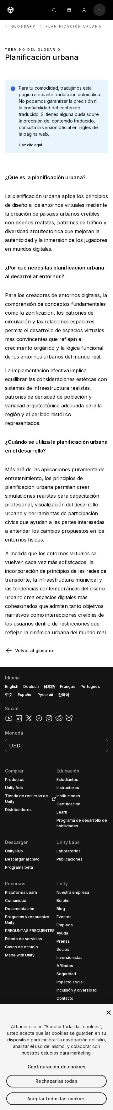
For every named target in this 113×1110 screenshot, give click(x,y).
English (11, 686)
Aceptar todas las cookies (56, 1098)
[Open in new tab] (52, 798)
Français (68, 686)
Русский (45, 694)
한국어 (63, 694)
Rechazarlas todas (56, 1081)
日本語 (49, 686)
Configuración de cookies (56, 1066)
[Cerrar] (108, 1012)
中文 (9, 694)
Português (90, 686)
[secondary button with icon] (99, 10)
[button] (31, 145)
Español (25, 694)
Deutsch (31, 686)
